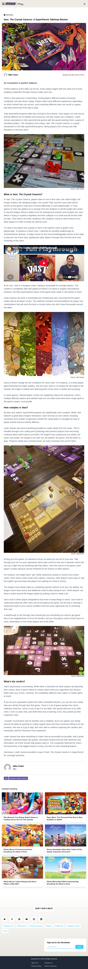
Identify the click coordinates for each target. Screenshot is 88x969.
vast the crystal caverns (18, 778)
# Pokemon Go (8, 926)
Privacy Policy (36, 966)
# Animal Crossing (35, 926)
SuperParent (35, 959)
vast (6, 778)
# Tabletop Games (73, 926)
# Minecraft (59, 926)
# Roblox (48, 926)
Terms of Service (50, 966)
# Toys (5, 931)
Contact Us (48, 963)
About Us (34, 963)
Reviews (9, 15)
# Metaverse (21, 926)
